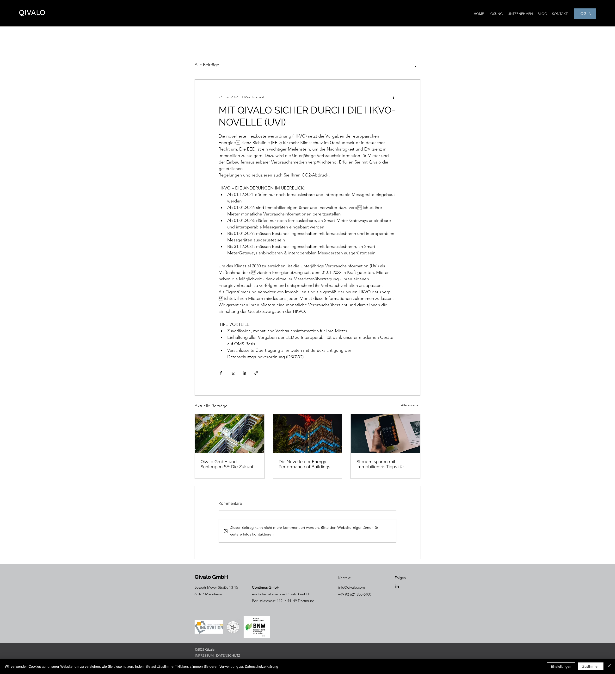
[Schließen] (609, 666)
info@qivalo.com (351, 587)
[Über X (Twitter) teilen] (232, 373)
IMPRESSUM (204, 655)
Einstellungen (561, 666)
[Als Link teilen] (256, 373)
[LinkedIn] (397, 586)
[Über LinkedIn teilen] (244, 373)
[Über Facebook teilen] (221, 373)
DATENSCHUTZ (228, 655)
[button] (414, 65)
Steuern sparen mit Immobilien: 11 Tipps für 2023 (380, 464)
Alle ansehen (410, 405)
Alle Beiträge (207, 64)
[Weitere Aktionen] (393, 97)
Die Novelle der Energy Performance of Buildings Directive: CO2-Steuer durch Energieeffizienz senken (307, 464)
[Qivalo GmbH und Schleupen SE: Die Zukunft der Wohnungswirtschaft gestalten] (229, 433)
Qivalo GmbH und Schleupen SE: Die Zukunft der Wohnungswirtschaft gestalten (228, 464)
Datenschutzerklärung (261, 666)
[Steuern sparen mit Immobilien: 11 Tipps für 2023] (385, 433)
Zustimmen (590, 666)
